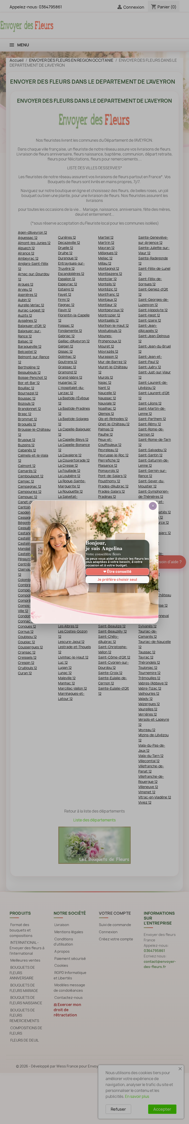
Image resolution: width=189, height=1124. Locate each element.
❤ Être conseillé (117, 571)
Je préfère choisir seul (117, 579)
